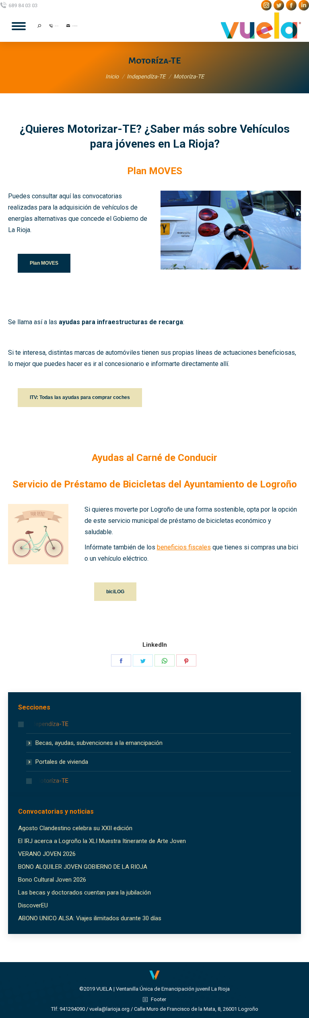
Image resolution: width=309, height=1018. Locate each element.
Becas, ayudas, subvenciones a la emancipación (99, 743)
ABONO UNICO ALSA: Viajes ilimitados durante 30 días (89, 918)
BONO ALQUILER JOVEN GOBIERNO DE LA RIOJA (82, 866)
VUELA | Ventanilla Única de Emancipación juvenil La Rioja (163, 989)
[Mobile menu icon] (18, 26)
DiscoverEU (33, 905)
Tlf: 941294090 (68, 1009)
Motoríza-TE (51, 780)
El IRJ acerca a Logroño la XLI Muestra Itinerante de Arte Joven (102, 841)
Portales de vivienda (61, 761)
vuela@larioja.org (109, 1009)
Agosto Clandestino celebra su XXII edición (75, 828)
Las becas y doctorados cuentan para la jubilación (84, 892)
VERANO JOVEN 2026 (47, 854)
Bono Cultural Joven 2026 (52, 879)
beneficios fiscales (184, 547)
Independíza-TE (47, 724)
